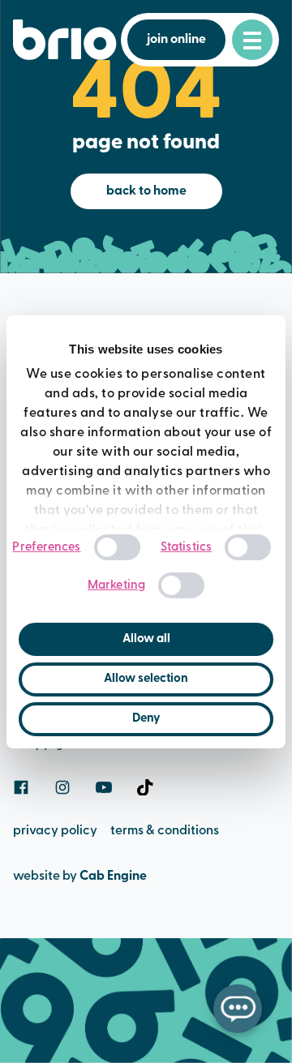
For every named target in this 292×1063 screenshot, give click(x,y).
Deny (146, 719)
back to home (146, 191)
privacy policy (55, 831)
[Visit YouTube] (104, 787)
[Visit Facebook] (21, 787)
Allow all (146, 639)
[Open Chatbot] (237, 1008)
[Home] (65, 39)
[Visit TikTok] (145, 787)
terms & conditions (164, 831)
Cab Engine (113, 876)
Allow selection (146, 679)
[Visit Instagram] (62, 787)
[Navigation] (252, 39)
